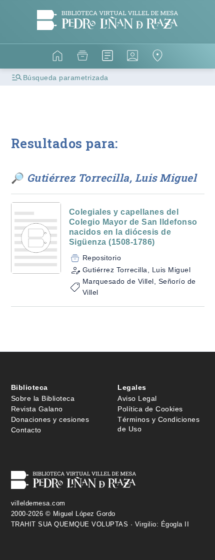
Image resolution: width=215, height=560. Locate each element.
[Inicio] (57, 57)
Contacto (26, 430)
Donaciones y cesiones (50, 419)
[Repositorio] (82, 57)
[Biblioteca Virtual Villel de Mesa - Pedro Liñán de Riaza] (107, 37)
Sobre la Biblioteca (43, 398)
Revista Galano (37, 409)
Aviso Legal (137, 398)
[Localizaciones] (157, 57)
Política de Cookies (150, 409)
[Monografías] (107, 57)
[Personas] (132, 57)
